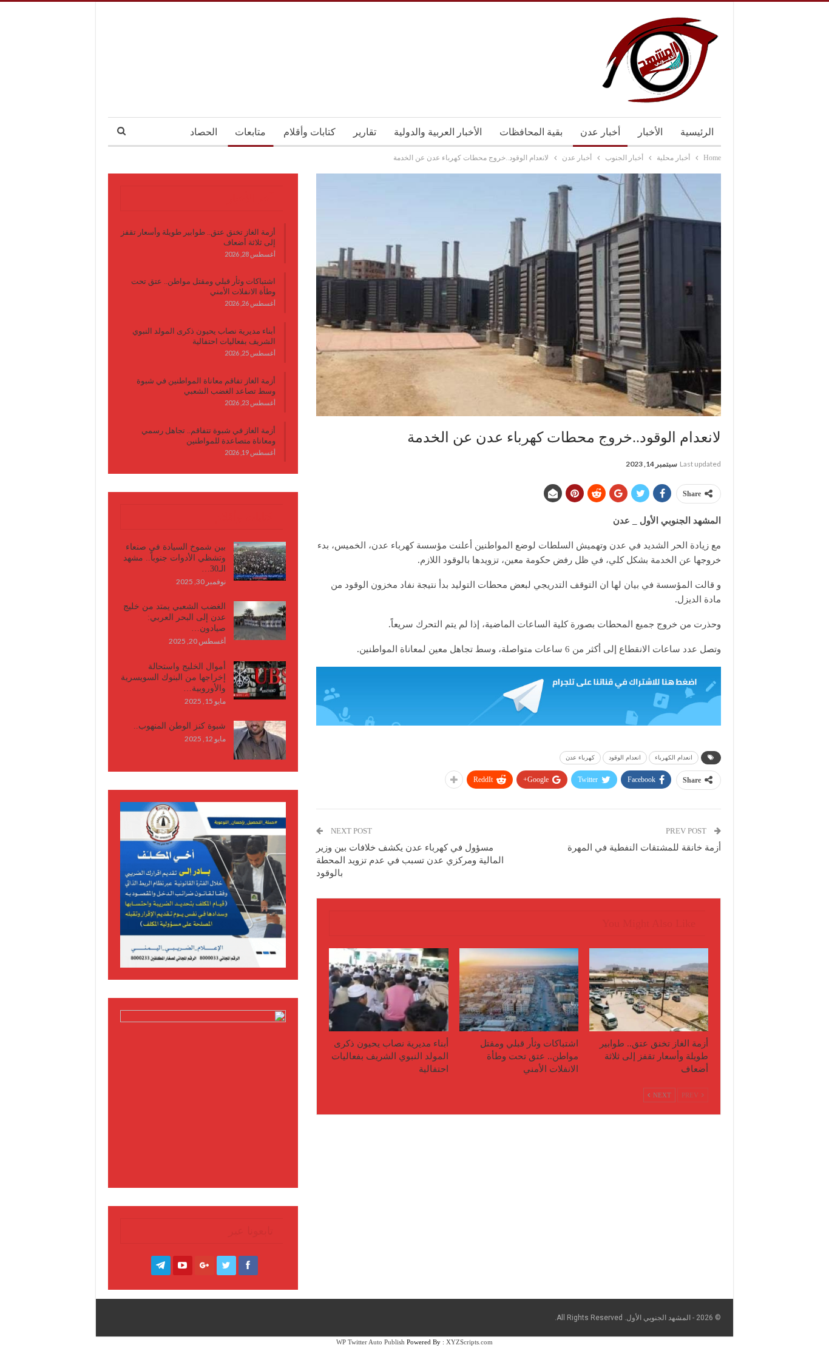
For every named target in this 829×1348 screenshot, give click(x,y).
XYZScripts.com (469, 1342)
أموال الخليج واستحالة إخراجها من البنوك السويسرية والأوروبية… (173, 677)
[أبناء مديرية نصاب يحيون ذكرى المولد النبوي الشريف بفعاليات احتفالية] (388, 989)
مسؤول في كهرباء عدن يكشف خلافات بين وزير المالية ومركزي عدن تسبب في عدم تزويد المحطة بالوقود (410, 860)
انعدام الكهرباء (673, 757)
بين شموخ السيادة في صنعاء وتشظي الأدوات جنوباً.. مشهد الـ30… (174, 557)
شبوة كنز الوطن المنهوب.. (180, 725)
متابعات (250, 132)
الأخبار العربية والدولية (438, 132)
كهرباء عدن (580, 757)
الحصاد (203, 132)
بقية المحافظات (531, 132)
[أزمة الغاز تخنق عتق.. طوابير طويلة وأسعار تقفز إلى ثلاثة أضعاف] (648, 989)
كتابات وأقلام (309, 132)
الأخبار (650, 132)
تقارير (364, 132)
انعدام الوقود (625, 757)
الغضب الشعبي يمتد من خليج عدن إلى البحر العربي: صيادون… (174, 617)
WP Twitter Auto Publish (370, 1342)
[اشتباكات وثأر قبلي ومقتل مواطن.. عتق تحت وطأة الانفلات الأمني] (518, 989)
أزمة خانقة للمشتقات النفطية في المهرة (644, 847)
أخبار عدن (600, 132)
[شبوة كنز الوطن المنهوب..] (260, 740)
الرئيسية (697, 132)
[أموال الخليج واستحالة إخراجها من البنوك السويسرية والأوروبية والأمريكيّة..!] (260, 680)
